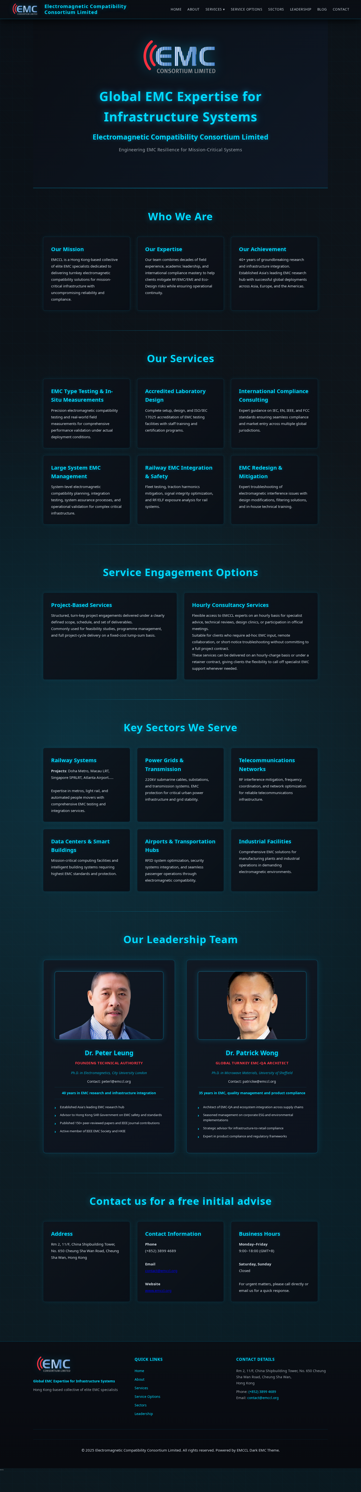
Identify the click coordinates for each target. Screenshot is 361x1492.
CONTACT (341, 9)
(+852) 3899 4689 (262, 1391)
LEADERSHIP (300, 9)
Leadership (144, 1413)
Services (141, 1388)
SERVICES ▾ (215, 9)
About (139, 1379)
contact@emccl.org (161, 1270)
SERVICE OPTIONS (247, 9)
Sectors (141, 1405)
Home (139, 1370)
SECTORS (276, 9)
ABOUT (193, 9)
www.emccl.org (158, 1290)
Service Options (147, 1396)
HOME (176, 9)
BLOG (322, 9)
